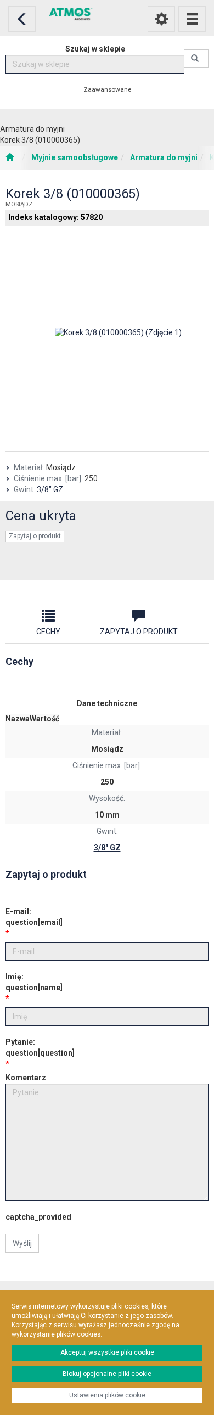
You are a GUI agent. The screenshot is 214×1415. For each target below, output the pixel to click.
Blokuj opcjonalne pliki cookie (107, 1374)
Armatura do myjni (164, 157)
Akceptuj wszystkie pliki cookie (107, 1352)
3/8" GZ (50, 489)
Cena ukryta (40, 515)
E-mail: (34, 917)
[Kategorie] (192, 19)
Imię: (34, 982)
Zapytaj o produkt (35, 536)
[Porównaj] (107, 563)
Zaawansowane (107, 89)
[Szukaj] (196, 58)
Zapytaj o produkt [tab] (139, 631)
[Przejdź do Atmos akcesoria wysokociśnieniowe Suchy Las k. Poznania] (9, 158)
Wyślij (22, 1243)
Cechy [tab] (48, 631)
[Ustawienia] (161, 19)
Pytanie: (40, 1047)
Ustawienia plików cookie (107, 1395)
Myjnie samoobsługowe (74, 157)
